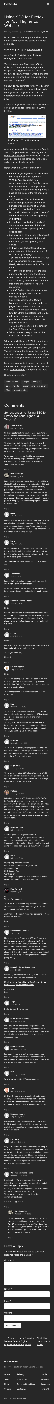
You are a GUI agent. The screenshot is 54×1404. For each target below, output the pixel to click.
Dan (12, 704)
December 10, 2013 (18, 1176)
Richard (13, 633)
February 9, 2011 (17, 830)
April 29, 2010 (16, 516)
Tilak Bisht (15, 574)
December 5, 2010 (18, 707)
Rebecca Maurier (17, 1114)
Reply (6, 469)
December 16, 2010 (18, 743)
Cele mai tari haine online (21, 1173)
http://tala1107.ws (21, 909)
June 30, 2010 (16, 603)
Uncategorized (42, 31)
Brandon (14, 740)
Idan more (14, 1139)
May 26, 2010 (16, 544)
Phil (12, 1072)
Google (25, 382)
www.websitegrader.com (26, 363)
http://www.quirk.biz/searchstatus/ (19, 985)
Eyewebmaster (17, 667)
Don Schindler (10, 4)
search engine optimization (34, 386)
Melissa (13, 791)
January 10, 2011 (17, 794)
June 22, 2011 (16, 1004)
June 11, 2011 (16, 970)
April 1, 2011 (15, 933)
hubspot (36, 382)
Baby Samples (16, 827)
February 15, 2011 (17, 858)
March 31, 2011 (16, 892)
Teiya (12, 1002)
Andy (12, 513)
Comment (10, 1260)
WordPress (21, 1398)
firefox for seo (12, 382)
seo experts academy (19, 1018)
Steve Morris (16, 425)
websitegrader (20, 390)
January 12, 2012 (17, 1075)
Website (8, 1313)
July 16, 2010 (16, 636)
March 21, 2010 (16, 428)
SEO (8, 390)
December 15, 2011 (18, 1049)
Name (8, 1289)
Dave (12, 541)
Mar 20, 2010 (10, 31)
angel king (15, 765)
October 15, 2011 (17, 1021)
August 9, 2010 (16, 669)
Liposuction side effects (21, 601)
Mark (12, 855)
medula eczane (17, 1046)
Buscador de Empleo (19, 931)
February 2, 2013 (17, 1142)
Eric (12, 1089)
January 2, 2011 (17, 768)
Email (7, 1301)
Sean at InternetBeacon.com (22, 967)
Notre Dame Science (14, 155)
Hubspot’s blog (34, 49)
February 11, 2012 (17, 1091)
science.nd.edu (17, 369)
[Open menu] (48, 3)
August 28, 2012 (17, 1117)
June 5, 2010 (15, 576)
